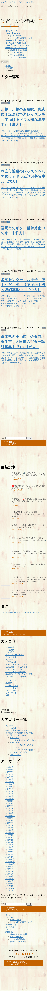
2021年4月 (9, 808)
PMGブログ (10, 929)
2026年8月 (9, 767)
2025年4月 (9, 777)
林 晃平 (27, 612)
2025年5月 (9, 774)
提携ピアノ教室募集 (18, 57)
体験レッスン (19, 612)
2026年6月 (9, 770)
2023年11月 (10, 787)
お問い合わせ (15, 36)
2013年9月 (9, 891)
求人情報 (9, 660)
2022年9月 (9, 794)
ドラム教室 (5, 103)
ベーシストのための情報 (15, 672)
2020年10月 (10, 816)
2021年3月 (9, 811)
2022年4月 (9, 796)
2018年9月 (9, 867)
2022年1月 (9, 801)
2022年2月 (9, 799)
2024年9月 (9, 782)
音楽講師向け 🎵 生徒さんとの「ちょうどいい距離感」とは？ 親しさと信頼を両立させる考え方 (29, 475)
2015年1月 (9, 876)
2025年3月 (9, 779)
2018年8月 (9, 869)
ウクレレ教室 (10, 657)
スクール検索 (10, 925)
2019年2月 (9, 854)
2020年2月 (9, 833)
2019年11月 (10, 837)
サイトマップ (10, 693)
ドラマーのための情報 (14, 669)
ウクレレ (4, 612)
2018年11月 (10, 862)
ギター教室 (5, 222)
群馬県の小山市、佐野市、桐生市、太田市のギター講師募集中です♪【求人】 (23, 341)
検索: (3, 438)
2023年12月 (10, 784)
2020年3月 (9, 830)
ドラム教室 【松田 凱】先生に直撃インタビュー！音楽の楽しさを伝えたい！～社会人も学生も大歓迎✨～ (29, 514)
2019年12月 (10, 835)
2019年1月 (9, 857)
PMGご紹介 (10, 917)
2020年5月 (9, 825)
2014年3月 (9, 879)
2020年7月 (9, 823)
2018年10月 (10, 864)
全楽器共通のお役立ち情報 (16, 667)
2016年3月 (9, 874)
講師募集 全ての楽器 (18, 50)
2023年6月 (9, 789)
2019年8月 (9, 845)
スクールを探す (11, 688)
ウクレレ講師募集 (17, 55)
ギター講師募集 (16, 53)
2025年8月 (9, 772)
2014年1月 (9, 884)
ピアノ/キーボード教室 (14, 655)
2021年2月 (9, 813)
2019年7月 (9, 847)
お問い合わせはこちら (10, 26)
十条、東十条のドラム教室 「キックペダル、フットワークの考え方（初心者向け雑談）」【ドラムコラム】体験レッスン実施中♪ (29, 579)
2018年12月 (10, 859)
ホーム (8, 915)
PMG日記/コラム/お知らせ (16, 677)
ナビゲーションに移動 (25, 2)
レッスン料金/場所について (21, 38)
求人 (31, 612)
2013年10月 (10, 888)
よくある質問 (10, 927)
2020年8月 (9, 821)
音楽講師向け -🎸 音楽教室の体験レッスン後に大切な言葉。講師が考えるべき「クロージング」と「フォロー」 (29, 501)
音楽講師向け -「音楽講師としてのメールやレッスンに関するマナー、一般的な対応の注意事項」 (29, 553)
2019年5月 (9, 852)
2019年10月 (10, 840)
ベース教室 (10, 650)
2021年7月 (9, 806)
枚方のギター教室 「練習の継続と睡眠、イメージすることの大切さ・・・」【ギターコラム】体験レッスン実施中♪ (29, 592)
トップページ (10, 681)
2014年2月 (9, 881)
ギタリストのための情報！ (16, 664)
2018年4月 (9, 871)
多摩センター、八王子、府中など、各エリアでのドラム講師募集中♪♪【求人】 (23, 285)
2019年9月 (9, 842)
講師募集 (36, 612)
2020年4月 (9, 828)
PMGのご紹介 (11, 690)
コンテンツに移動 (8, 2)
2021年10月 (10, 804)
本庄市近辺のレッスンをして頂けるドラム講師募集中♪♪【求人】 (23, 176)
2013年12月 (10, 886)
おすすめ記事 (10, 662)
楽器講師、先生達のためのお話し (19, 674)
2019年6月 (9, 850)
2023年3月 (9, 791)
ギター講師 (11, 612)
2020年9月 (9, 818)
